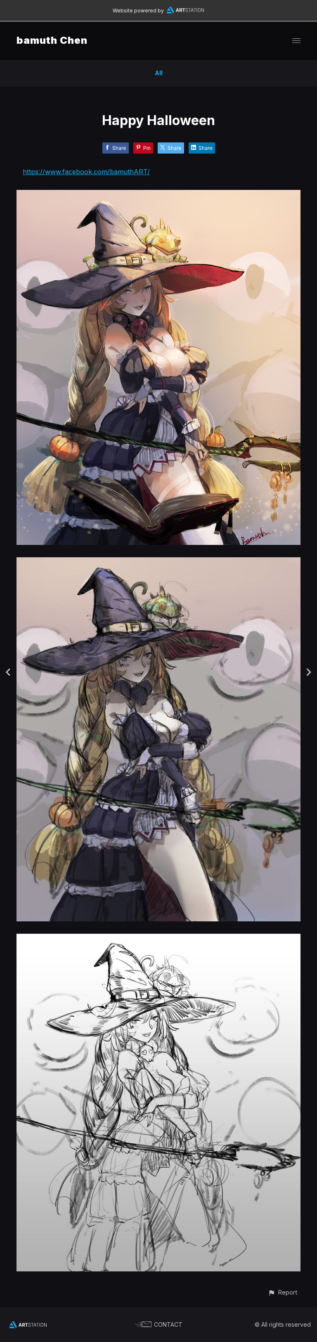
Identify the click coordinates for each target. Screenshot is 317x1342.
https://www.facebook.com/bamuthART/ (86, 172)
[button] (282, 1292)
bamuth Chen (52, 40)
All (159, 72)
